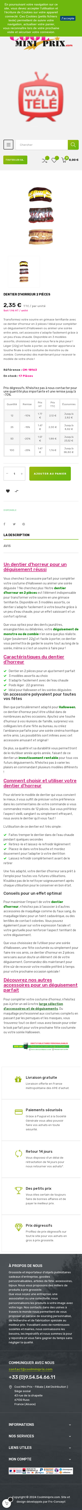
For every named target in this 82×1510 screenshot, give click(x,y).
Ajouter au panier (50, 473)
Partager (6, 524)
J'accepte (67, 18)
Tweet (16, 524)
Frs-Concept (56, 1501)
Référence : (12, 369)
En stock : (10, 376)
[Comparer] (44, 160)
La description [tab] (16, 535)
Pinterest (25, 524)
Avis (7, 546)
